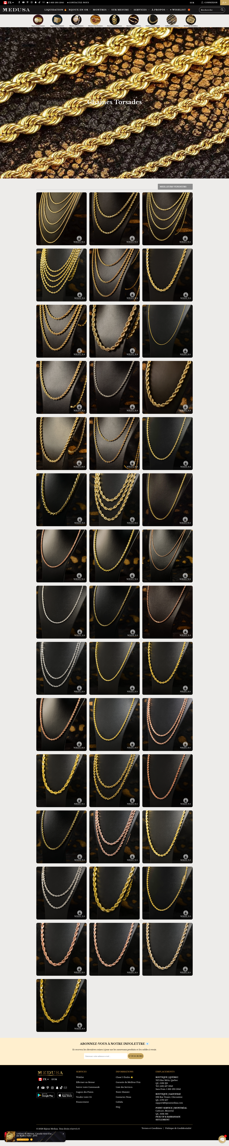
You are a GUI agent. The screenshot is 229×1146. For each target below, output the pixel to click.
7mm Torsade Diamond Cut (61, 499)
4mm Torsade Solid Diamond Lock (167, 893)
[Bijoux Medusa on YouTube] (23, 3)
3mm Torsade (114, 275)
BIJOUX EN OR (79, 9)
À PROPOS (159, 9)
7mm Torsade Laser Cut (114, 499)
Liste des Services (124, 1087)
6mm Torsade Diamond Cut (167, 275)
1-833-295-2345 (173, 1089)
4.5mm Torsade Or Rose (61, 724)
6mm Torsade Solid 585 (167, 836)
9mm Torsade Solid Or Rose (61, 949)
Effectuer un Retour (85, 1082)
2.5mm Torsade (61, 218)
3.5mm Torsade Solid (114, 668)
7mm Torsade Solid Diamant (167, 949)
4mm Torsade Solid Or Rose (167, 724)
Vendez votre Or (84, 1097)
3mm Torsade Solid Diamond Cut (167, 499)
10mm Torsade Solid (114, 893)
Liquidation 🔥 (56, 9)
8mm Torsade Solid (61, 780)
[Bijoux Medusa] (20, 9)
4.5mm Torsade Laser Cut (61, 275)
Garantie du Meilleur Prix (128, 1082)
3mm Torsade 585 (167, 443)
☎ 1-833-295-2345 (55, 3)
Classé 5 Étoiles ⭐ (124, 1077)
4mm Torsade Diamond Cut (114, 218)
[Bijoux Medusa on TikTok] (40, 3)
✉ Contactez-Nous (78, 3)
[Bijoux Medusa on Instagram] (31, 3)
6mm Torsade (61, 443)
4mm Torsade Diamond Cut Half (61, 836)
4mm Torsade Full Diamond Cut (114, 556)
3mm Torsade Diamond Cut (167, 218)
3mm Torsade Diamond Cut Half (114, 612)
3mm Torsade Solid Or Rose (167, 612)
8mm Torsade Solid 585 (61, 1005)
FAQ (118, 1107)
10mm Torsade (167, 387)
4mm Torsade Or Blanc (114, 387)
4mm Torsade (61, 331)
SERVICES (141, 9)
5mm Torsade (61, 387)
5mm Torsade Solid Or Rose (167, 780)
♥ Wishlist (178, 9)
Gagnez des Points (84, 1092)
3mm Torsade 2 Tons (114, 443)
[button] (222, 1139)
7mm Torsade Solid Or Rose (114, 949)
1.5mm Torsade (167, 331)
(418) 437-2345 (166, 1086)
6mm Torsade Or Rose (114, 836)
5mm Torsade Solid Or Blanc (61, 893)
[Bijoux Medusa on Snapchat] (35, 3)
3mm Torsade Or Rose (61, 556)
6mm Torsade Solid (167, 668)
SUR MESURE (120, 9)
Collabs (119, 1102)
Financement (82, 1102)
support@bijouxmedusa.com (169, 1103)
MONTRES (100, 9)
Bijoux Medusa (51, 1129)
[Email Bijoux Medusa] (43, 3)
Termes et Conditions (152, 1128)
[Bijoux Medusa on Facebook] (19, 3)
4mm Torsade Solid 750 (114, 724)
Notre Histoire (123, 1092)
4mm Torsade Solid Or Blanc (61, 668)
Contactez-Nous (123, 1097)
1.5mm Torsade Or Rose (167, 556)
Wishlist (80, 1077)
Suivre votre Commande (88, 1087)
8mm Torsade (114, 331)
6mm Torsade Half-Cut (114, 780)
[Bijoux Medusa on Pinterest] (27, 3)
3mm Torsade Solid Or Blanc (61, 612)
